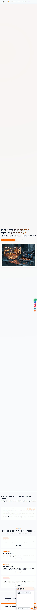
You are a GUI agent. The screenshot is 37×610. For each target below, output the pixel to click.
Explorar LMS (19, 572)
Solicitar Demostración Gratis (7, 239)
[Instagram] (35, 304)
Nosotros (18, 1)
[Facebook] (35, 302)
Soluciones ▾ (13, 1)
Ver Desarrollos (18, 585)
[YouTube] (35, 306)
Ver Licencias (18, 545)
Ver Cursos (18, 558)
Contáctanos (24, 1)
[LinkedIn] (35, 308)
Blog (29, 1)
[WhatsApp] (35, 300)
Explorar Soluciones (21, 239)
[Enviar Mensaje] (32, 608)
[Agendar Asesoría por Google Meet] (35, 310)
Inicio (8, 1)
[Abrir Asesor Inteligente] (34, 607)
